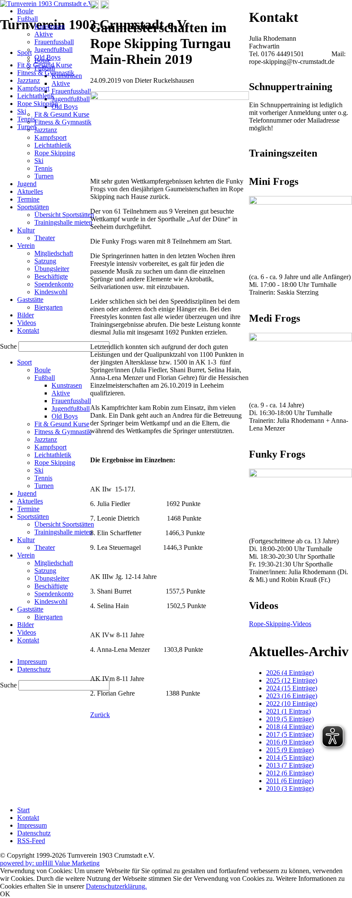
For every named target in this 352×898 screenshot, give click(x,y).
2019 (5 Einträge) (290, 719)
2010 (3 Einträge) (290, 788)
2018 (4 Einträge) (290, 726)
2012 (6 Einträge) (290, 773)
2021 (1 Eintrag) (288, 711)
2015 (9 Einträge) (290, 749)
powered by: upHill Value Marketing (50, 863)
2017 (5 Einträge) (290, 734)
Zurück (100, 714)
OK (5, 894)
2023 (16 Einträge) (291, 695)
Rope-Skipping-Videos (280, 623)
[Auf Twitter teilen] (104, 6)
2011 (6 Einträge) (289, 780)
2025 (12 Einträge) (291, 680)
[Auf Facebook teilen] (94, 6)
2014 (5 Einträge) (290, 757)
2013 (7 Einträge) (290, 765)
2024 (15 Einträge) (291, 688)
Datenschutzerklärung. (116, 886)
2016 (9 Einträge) (290, 742)
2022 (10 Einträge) (291, 703)
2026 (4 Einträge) (290, 672)
